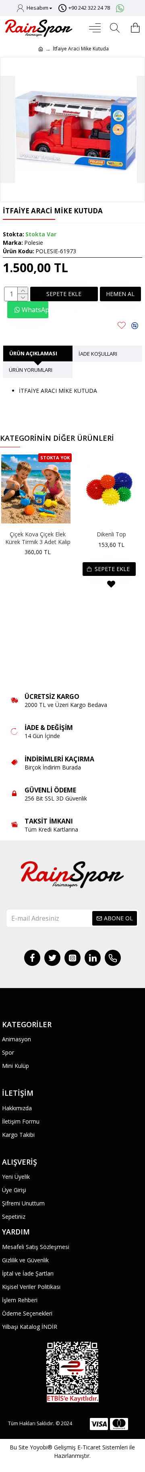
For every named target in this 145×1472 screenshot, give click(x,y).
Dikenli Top (111, 534)
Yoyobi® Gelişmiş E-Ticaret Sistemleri (79, 1447)
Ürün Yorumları (30, 369)
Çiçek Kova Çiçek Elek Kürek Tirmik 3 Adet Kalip (37, 538)
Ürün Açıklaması (33, 353)
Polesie (33, 242)
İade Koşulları (98, 353)
